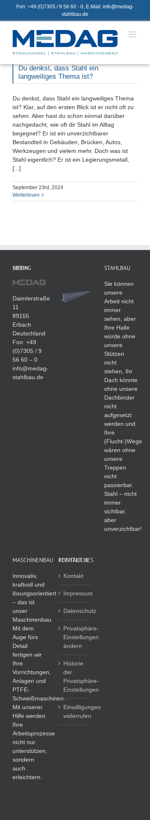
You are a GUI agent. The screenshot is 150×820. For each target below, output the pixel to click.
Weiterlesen (26, 195)
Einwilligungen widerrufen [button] (75, 711)
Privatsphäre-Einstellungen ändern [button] (75, 637)
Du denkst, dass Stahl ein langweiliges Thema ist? (58, 72)
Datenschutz (75, 611)
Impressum (75, 593)
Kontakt (73, 575)
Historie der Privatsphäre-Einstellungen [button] (75, 676)
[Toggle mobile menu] (133, 34)
